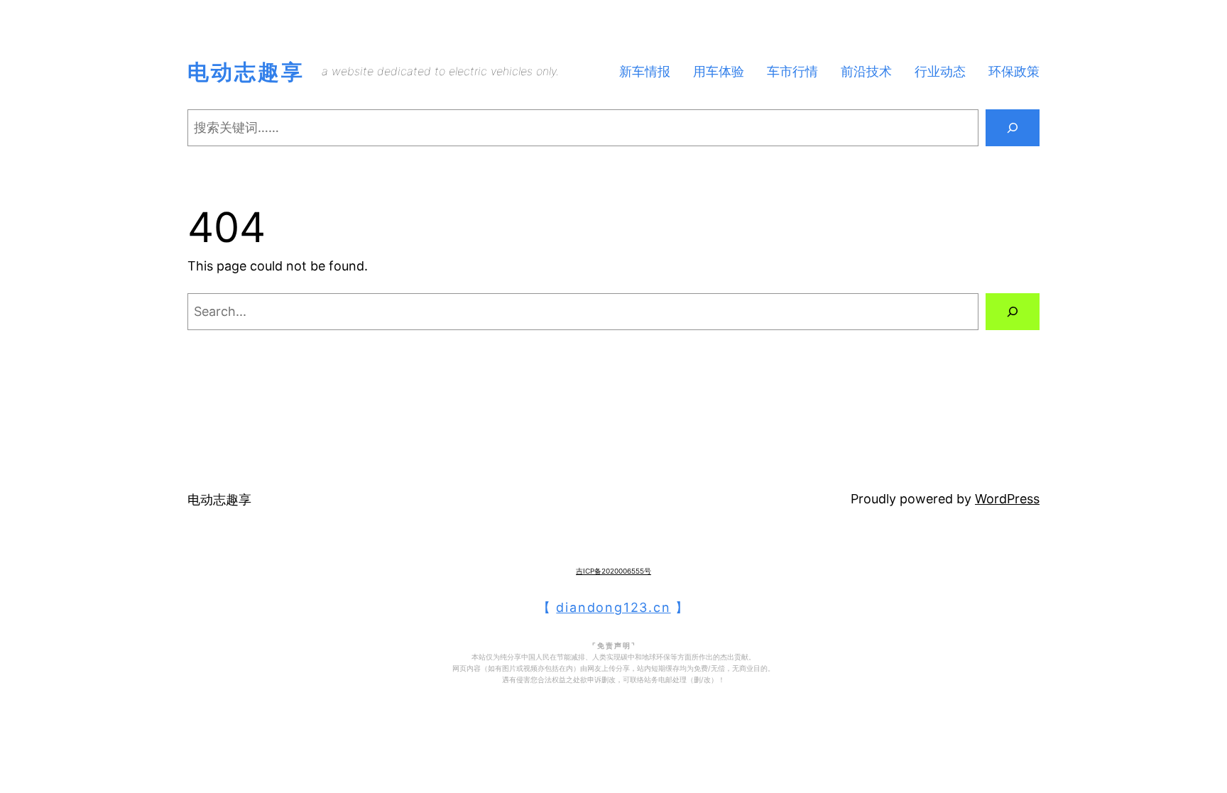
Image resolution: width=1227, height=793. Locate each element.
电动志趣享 (246, 71)
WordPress (1007, 498)
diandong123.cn (613, 607)
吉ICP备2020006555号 (613, 571)
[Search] (1013, 127)
